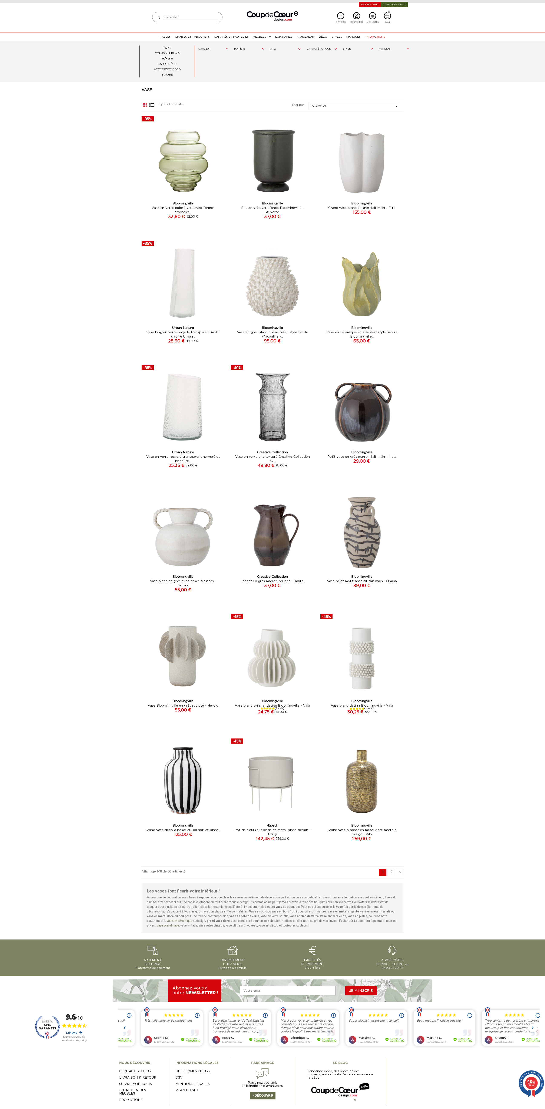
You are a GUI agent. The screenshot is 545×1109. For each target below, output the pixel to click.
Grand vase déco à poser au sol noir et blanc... (183, 830)
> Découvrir (262, 1095)
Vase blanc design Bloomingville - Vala (362, 705)
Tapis (167, 48)
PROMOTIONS (130, 1100)
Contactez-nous (135, 1071)
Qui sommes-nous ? (193, 1071)
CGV (178, 1077)
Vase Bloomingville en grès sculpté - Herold (183, 705)
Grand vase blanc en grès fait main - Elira (361, 208)
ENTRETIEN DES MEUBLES (132, 1092)
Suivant (400, 872)
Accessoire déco (167, 69)
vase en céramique (179, 920)
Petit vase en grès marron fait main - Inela (361, 456)
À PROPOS (341, 18)
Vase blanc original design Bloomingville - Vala (272, 705)
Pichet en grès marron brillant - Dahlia (272, 581)
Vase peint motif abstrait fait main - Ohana (362, 581)
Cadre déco (167, 64)
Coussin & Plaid (167, 53)
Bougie (167, 74)
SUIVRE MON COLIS (135, 1084)
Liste (151, 105)
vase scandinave (168, 925)
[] (158, 17)
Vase (167, 59)
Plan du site (187, 1090)
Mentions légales (192, 1084)
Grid (145, 105)
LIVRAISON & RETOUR (137, 1077)
